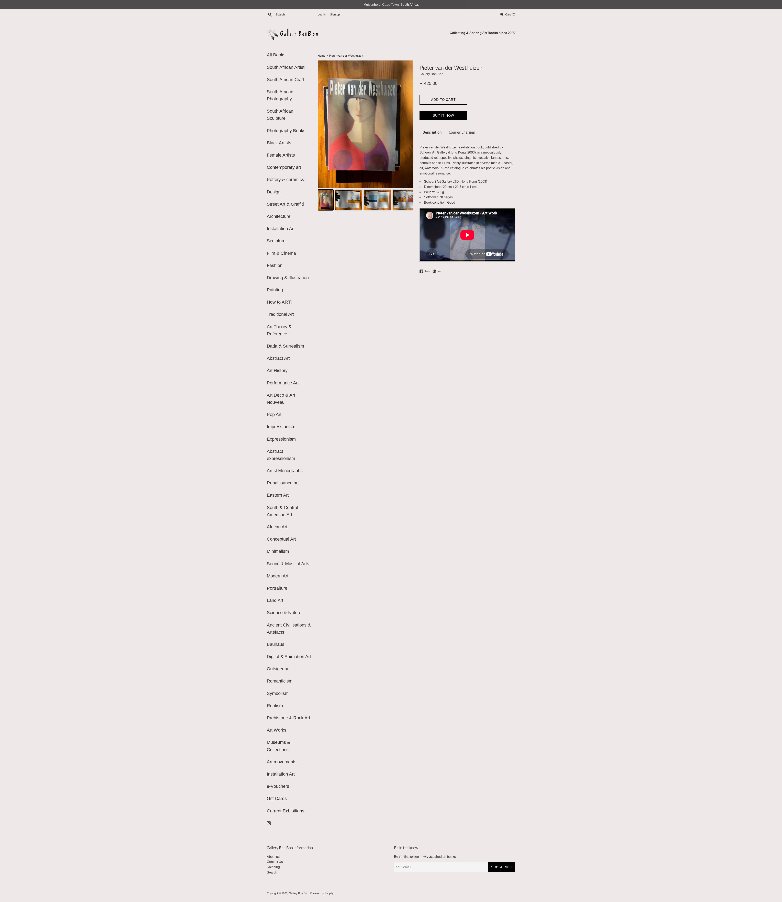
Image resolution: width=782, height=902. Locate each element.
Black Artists (279, 142)
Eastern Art (278, 495)
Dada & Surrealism (285, 346)
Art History (277, 370)
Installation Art (281, 228)
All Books (276, 54)
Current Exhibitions (285, 810)
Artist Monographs (285, 470)
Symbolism (278, 693)
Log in (322, 14)
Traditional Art (280, 314)
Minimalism (278, 551)
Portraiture (277, 588)
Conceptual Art (281, 539)
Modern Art (277, 575)
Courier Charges (462, 132)
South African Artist (285, 67)
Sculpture (276, 240)
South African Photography (280, 95)
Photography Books (286, 130)
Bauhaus (275, 644)
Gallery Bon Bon (298, 893)
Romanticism (279, 681)
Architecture (278, 216)
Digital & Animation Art (289, 656)
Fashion (274, 265)
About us (273, 856)
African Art (277, 526)
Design (274, 191)
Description (432, 132)
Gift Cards (277, 798)
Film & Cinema (281, 253)
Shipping (273, 867)
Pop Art (274, 414)
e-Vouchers (278, 786)
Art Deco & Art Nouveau (281, 399)
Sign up (335, 14)
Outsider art (278, 668)
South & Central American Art (282, 511)
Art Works (276, 730)
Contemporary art (284, 167)
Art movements (282, 761)
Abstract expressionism (281, 455)
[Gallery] (365, 136)
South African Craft (285, 79)
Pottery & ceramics (285, 179)
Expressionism (281, 439)
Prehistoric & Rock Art (288, 717)
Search (272, 872)
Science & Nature (284, 612)
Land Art (275, 600)
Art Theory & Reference (279, 330)
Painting (275, 289)
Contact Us (275, 862)
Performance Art (283, 382)
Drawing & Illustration (288, 277)
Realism (275, 705)
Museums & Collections (278, 746)
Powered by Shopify (322, 893)
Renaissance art (283, 482)
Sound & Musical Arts (288, 563)
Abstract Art (278, 358)
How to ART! (279, 302)
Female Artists (281, 155)
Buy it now (443, 115)
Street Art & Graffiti (285, 204)
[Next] (407, 124)
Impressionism (281, 426)
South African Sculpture (280, 115)
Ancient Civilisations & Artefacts (289, 628)
